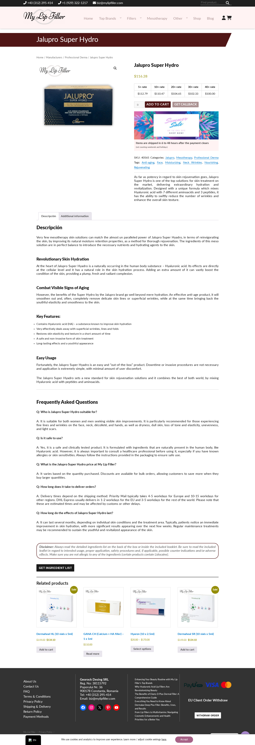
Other (177, 18)
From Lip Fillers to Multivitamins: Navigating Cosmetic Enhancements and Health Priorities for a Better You (156, 716)
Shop (197, 18)
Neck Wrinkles (192, 162)
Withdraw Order (208, 715)
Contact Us (31, 686)
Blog (210, 18)
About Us (29, 681)
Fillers (131, 18)
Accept (184, 739)
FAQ (26, 691)
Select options (142, 649)
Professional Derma (76, 57)
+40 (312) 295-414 (40, 3)
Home (88, 18)
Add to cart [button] (46, 649)
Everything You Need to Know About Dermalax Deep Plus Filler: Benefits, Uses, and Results (155, 705)
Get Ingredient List (55, 568)
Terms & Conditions (37, 696)
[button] (115, 68)
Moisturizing (172, 162)
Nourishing (211, 162)
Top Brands (107, 18)
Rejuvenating (142, 167)
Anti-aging (148, 162)
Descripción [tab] (48, 216)
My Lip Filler (29, 732)
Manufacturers (54, 57)
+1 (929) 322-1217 (75, 3)
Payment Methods (36, 716)
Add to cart (157, 104)
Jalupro (169, 157)
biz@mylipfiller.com (110, 3)
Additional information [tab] (75, 216)
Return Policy (32, 711)
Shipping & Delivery (37, 706)
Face (160, 162)
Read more (92, 653)
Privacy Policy (32, 701)
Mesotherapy (157, 18)
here (164, 739)
